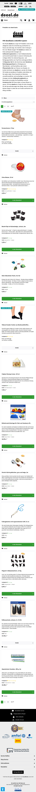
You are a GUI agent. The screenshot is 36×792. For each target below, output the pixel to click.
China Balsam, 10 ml (7, 177)
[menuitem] (26, 9)
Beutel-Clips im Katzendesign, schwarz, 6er (14, 226)
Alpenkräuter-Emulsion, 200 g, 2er (11, 669)
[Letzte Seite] (8, 106)
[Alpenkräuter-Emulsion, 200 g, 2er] (18, 658)
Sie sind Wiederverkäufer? (27, 9)
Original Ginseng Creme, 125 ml (11, 374)
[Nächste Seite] (5, 106)
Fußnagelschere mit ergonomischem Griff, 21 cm (15, 521)
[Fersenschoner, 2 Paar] (18, 117)
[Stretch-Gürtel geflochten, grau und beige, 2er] (18, 461)
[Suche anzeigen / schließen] (21, 20)
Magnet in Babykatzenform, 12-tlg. (12, 571)
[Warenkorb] (33, 20)
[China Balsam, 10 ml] (18, 166)
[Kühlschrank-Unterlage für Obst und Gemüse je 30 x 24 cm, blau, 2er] (18, 412)
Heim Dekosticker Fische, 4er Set (11, 276)
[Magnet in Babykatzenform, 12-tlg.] (18, 560)
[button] (3, 789)
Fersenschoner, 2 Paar (8, 128)
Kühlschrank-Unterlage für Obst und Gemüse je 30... (16, 423)
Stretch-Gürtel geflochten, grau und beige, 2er (15, 472)
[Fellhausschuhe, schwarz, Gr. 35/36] (18, 609)
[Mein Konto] (29, 20)
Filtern (5, 98)
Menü (6, 20)
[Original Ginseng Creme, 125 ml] (18, 363)
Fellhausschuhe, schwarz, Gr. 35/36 (11, 620)
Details (17, 151)
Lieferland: (3, 10)
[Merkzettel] (25, 20)
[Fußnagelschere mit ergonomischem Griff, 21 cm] (18, 510)
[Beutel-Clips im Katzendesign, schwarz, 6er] (18, 215)
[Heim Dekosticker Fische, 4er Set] (18, 264)
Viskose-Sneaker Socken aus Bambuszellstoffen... (15, 325)
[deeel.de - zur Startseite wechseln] (9, 15)
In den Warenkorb (17, 200)
